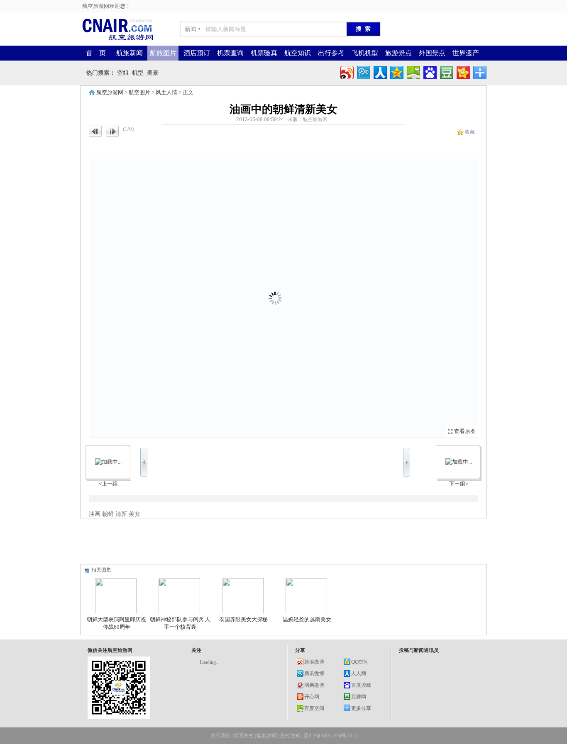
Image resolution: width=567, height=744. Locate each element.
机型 (138, 73)
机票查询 (230, 52)
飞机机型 (365, 52)
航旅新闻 (129, 52)
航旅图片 (163, 52)
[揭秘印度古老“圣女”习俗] (458, 462)
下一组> (458, 484)
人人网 (358, 673)
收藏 (470, 132)
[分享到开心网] (462, 71)
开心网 (311, 697)
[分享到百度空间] (412, 71)
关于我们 (220, 736)
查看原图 (465, 431)
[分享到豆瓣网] (446, 71)
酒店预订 (196, 52)
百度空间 (314, 708)
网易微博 (314, 685)
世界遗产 (465, 52)
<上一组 (108, 484)
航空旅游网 (109, 92)
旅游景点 (398, 52)
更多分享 (361, 708)
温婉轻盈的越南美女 (307, 619)
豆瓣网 (358, 697)
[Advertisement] (281, 541)
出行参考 (331, 52)
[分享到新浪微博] (346, 71)
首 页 (96, 52)
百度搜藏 (361, 685)
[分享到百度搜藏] (429, 71)
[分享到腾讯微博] (363, 71)
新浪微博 (314, 662)
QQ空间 (360, 662)
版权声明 (267, 736)
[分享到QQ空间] (396, 71)
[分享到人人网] (379, 71)
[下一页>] (381, 298)
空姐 (123, 73)
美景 (153, 73)
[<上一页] (186, 298)
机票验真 (264, 52)
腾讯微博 (314, 673)
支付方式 (290, 736)
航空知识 (297, 52)
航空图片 (139, 92)
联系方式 (244, 736)
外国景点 (432, 52)
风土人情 (166, 92)
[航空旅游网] (117, 39)
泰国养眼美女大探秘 (243, 619)
